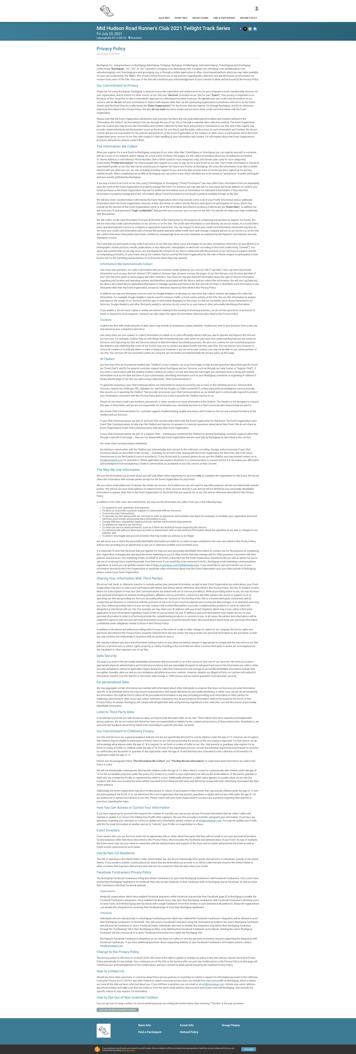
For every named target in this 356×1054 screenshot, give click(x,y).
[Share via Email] (250, 29)
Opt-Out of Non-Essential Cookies (117, 1009)
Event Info (181, 18)
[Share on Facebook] (240, 29)
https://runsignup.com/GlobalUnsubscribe (176, 565)
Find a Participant (224, 18)
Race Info (164, 18)
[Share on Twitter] (245, 29)
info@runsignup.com (111, 460)
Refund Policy (248, 18)
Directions (136, 38)
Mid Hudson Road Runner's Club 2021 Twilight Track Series (163, 28)
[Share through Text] (255, 29)
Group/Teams (200, 18)
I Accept (248, 1049)
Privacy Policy (129, 1050)
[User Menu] (256, 8)
